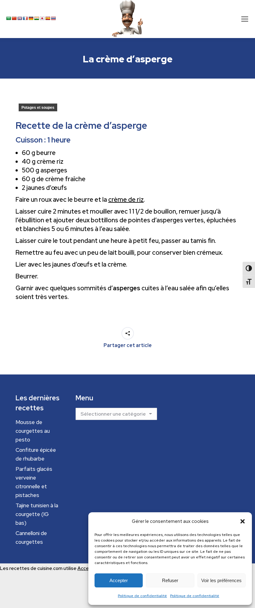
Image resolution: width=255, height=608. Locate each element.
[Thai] (53, 18)
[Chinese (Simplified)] (14, 18)
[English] (19, 18)
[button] (242, 521)
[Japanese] (42, 18)
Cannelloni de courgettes (31, 537)
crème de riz (126, 199)
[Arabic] (8, 18)
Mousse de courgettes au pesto (33, 431)
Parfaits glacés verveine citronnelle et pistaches (34, 482)
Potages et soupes (37, 107)
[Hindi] (36, 18)
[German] (31, 18)
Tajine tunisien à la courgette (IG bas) (37, 514)
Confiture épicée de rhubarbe (36, 454)
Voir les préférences (221, 580)
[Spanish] (47, 18)
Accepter (118, 580)
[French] (25, 18)
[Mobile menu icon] (245, 19)
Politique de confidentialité (142, 595)
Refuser (170, 580)
